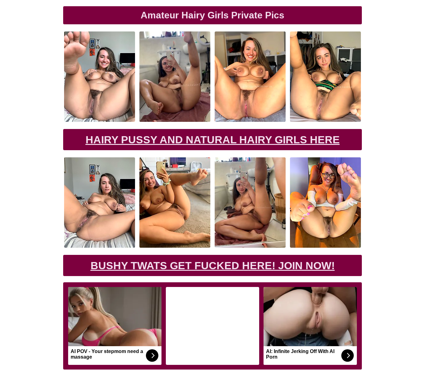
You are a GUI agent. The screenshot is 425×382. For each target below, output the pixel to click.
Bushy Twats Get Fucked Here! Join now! (213, 265)
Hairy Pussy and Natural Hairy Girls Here (213, 140)
